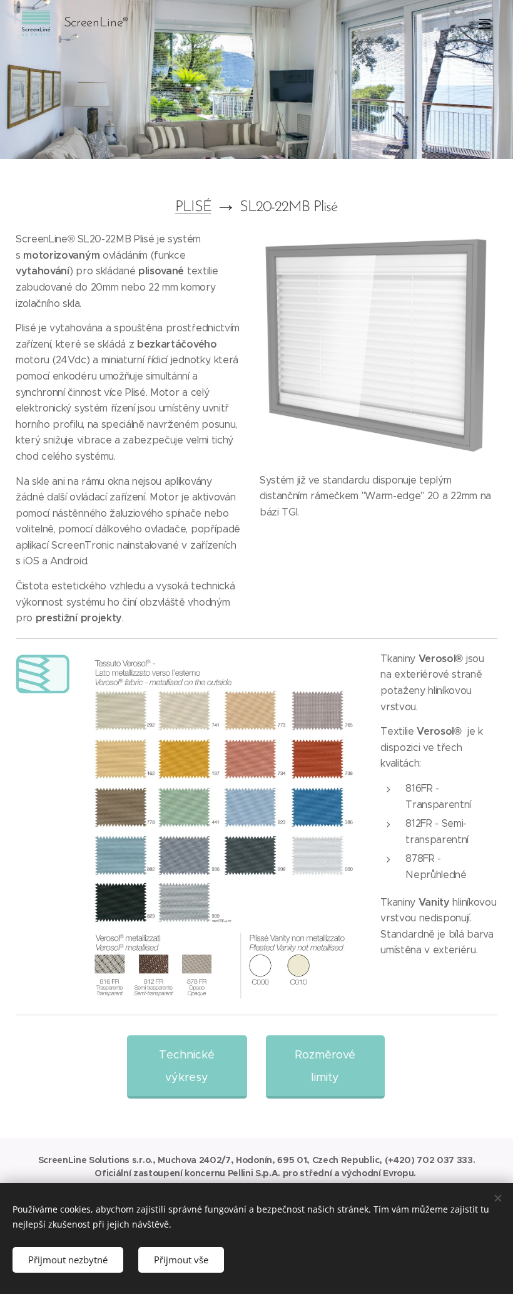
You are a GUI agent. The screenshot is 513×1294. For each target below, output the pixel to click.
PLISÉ (193, 207)
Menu (484, 23)
